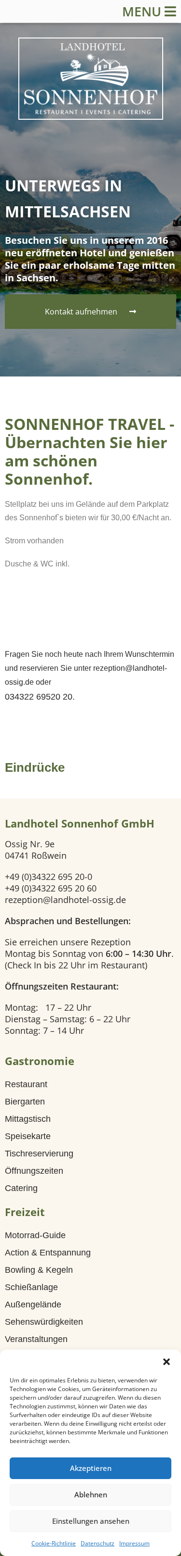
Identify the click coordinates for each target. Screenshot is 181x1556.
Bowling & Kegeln (39, 1270)
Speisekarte (28, 1136)
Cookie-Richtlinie (53, 1543)
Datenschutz (97, 1543)
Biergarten (25, 1101)
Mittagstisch (28, 1119)
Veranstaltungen (36, 1339)
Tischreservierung (39, 1153)
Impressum (134, 1543)
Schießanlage (31, 1287)
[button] (166, 1362)
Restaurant (26, 1084)
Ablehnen (90, 1494)
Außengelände (33, 1304)
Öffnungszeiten (34, 1171)
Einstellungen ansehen (90, 1521)
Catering (21, 1188)
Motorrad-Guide (35, 1235)
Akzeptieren (90, 1468)
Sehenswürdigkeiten (44, 1322)
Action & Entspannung (48, 1252)
